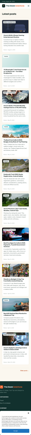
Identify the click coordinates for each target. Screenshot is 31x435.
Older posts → (24, 370)
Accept (15, 431)
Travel (1, 400)
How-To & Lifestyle (5, 403)
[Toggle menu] (28, 6)
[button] (28, 413)
